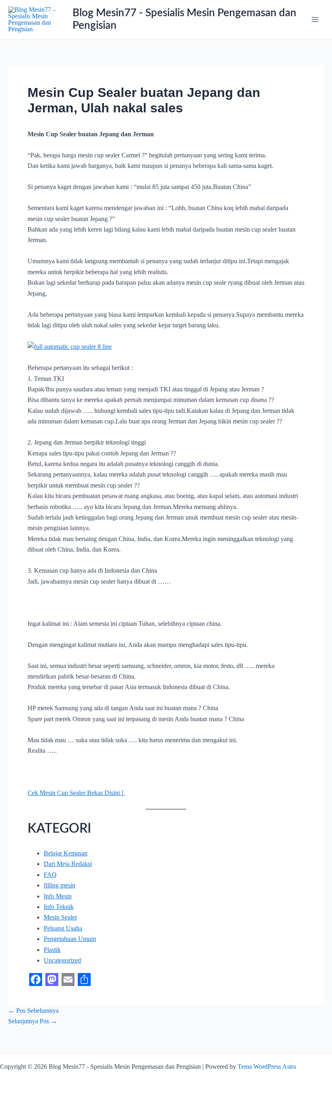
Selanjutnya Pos (32, 1021)
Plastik (52, 949)
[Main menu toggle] (315, 19)
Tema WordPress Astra (267, 1066)
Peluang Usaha (63, 928)
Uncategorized (62, 960)
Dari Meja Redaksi (68, 863)
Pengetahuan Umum (70, 938)
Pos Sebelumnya (33, 1010)
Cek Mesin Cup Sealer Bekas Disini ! (76, 792)
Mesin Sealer (60, 917)
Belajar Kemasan (65, 853)
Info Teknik (59, 906)
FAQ (50, 874)
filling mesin (59, 885)
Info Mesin (58, 896)
